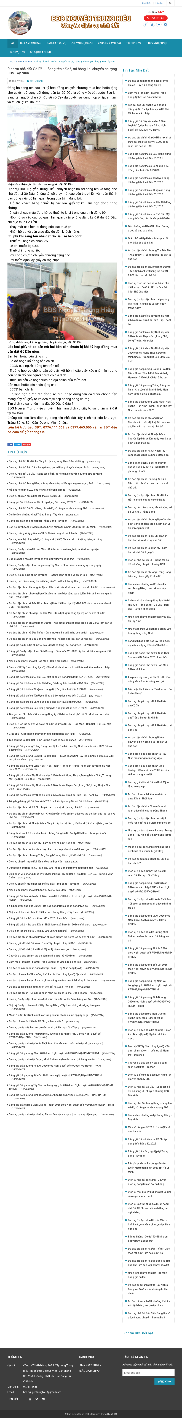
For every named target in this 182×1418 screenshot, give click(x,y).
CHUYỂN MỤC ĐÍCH (82, 43)
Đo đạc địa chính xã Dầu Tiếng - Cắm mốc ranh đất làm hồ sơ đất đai (56, 632)
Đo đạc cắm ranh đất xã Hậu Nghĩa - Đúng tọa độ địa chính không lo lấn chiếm (62, 980)
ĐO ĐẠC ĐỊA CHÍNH (40, 52)
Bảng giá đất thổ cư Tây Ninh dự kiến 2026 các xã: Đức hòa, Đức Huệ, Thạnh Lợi (62, 795)
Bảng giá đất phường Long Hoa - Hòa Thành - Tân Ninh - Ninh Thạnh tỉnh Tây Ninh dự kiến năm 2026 (60, 767)
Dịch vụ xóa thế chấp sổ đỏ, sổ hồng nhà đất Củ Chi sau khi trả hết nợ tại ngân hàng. (56, 541)
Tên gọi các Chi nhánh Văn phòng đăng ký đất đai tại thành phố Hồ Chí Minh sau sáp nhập (59, 716)
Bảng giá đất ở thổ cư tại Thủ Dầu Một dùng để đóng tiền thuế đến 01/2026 (59, 677)
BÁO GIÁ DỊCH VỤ (56, 43)
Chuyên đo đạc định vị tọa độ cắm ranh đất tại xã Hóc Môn (50, 955)
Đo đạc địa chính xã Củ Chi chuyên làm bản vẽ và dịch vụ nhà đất (54, 807)
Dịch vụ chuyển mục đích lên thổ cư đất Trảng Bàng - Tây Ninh (52, 883)
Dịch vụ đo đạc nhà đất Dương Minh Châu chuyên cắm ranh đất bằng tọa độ (60, 1059)
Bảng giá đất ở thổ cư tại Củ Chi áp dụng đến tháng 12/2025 (51, 502)
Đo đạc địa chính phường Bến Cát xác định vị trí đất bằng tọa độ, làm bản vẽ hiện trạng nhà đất (60, 595)
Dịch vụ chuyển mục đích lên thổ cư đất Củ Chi (43, 495)
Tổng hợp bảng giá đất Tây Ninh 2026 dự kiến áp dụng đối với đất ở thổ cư (58, 801)
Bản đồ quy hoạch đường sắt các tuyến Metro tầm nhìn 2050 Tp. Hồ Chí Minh (60, 527)
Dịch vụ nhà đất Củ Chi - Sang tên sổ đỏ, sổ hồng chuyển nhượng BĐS (56, 508)
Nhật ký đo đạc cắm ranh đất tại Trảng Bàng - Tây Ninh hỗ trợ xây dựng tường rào (55, 1007)
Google (26, 444)
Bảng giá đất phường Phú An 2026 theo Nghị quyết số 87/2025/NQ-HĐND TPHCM (55, 1067)
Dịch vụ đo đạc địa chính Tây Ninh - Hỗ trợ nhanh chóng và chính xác (56, 574)
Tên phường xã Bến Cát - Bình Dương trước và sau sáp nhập (50, 740)
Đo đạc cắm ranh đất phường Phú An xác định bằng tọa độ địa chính (56, 974)
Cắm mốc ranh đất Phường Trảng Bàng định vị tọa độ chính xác (53, 961)
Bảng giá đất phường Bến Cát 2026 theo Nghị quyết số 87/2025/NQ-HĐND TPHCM (55, 1077)
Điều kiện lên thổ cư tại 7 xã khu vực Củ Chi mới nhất (46, 930)
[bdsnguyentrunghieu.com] (19, 22)
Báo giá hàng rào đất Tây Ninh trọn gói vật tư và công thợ (49, 559)
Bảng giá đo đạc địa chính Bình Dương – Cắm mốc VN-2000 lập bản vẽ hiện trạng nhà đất (60, 653)
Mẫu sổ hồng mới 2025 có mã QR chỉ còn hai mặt (45, 489)
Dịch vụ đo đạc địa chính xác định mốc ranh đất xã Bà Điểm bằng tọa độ (58, 999)
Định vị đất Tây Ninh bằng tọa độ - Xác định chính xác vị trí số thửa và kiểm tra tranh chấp (59, 669)
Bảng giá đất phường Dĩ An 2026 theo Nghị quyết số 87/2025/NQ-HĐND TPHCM (62, 1053)
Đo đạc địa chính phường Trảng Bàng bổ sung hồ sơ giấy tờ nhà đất (55, 855)
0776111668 (156, 18)
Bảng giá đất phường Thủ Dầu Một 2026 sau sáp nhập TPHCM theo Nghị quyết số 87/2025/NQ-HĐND (55, 1035)
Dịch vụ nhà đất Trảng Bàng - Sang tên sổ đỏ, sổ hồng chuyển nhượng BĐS (59, 483)
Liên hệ (159, 3)
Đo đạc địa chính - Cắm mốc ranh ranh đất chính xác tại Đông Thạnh (56, 992)
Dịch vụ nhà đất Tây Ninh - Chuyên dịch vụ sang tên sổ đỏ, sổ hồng (54, 461)
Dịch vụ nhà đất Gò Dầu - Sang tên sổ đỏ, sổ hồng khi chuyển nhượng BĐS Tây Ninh (56, 475)
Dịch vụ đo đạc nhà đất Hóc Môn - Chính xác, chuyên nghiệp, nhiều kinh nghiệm (54, 551)
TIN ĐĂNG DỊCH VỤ (156, 43)
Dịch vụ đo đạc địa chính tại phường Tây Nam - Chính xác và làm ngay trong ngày (55, 567)
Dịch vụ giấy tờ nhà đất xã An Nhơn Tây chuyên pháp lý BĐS (50, 943)
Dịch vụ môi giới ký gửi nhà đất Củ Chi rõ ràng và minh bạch (51, 533)
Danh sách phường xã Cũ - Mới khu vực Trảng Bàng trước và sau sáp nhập (59, 867)
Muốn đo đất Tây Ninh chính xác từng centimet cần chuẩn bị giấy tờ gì (56, 1015)
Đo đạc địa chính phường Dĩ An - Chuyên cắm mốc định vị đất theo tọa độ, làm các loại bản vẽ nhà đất (62, 815)
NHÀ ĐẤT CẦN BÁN (30, 43)
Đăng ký (163, 1381)
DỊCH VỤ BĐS (17, 52)
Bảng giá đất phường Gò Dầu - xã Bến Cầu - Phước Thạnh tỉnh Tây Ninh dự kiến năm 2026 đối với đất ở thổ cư (61, 758)
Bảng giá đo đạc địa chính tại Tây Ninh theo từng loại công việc (53, 645)
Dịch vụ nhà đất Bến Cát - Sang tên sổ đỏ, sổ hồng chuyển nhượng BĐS (57, 467)
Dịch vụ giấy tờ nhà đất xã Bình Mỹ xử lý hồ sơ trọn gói (47, 949)
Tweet (17, 444)
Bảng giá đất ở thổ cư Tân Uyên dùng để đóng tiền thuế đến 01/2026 (55, 695)
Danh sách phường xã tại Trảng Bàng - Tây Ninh (44, 514)
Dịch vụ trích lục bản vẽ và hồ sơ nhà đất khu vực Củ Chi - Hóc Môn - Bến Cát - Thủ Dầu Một (60, 726)
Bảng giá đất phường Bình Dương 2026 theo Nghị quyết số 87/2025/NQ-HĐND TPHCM (57, 1097)
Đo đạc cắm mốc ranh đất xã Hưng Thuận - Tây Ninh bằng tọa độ (54, 968)
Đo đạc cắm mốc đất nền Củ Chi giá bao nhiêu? (44, 1021)
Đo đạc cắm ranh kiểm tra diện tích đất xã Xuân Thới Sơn (49, 986)
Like (10, 444)
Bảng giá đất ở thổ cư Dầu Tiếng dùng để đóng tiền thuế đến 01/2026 (56, 708)
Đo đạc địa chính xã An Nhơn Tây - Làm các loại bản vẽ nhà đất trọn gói (57, 849)
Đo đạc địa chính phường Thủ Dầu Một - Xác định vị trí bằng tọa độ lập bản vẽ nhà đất (57, 615)
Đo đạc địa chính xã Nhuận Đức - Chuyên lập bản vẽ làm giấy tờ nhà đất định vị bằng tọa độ (60, 825)
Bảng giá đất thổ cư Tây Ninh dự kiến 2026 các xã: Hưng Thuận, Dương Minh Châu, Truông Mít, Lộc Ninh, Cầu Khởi (60, 777)
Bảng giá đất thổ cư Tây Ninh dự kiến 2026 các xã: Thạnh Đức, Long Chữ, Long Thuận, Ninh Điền (60, 787)
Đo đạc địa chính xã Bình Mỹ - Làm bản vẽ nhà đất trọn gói (50, 842)
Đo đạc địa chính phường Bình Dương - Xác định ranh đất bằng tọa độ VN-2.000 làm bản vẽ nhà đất (60, 624)
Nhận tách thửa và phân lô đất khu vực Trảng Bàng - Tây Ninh (51, 912)
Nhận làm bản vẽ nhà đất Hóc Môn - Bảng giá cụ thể (46, 661)
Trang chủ (12, 61)
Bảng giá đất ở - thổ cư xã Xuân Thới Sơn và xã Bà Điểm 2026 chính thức (57, 924)
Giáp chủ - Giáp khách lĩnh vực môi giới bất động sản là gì (50, 733)
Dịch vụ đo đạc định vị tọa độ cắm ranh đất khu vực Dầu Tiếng (52, 1027)
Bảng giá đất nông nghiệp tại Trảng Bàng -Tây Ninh (46, 520)
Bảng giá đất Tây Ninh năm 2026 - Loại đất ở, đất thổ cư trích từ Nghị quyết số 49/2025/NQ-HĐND (60, 898)
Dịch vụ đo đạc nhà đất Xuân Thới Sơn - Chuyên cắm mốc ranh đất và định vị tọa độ (56, 1045)
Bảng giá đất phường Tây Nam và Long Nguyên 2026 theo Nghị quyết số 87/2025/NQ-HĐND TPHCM (61, 1087)
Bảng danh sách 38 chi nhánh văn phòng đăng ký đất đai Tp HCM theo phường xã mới (57, 835)
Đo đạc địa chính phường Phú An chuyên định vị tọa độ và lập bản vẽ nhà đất (60, 937)
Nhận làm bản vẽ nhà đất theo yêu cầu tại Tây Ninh (45, 890)
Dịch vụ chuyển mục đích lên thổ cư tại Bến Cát (43, 861)
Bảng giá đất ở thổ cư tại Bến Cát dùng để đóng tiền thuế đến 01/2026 (56, 683)
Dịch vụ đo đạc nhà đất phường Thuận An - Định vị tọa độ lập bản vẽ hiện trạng (61, 1114)
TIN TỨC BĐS (133, 43)
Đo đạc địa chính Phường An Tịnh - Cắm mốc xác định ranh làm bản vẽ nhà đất (62, 587)
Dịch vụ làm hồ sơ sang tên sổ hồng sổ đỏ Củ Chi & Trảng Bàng (53, 581)
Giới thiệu (146, 3)
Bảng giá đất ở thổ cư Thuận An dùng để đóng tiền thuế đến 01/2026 (56, 689)
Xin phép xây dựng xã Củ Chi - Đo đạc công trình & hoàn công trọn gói (57, 906)
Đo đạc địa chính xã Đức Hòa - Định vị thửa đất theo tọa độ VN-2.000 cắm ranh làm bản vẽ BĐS (60, 605)
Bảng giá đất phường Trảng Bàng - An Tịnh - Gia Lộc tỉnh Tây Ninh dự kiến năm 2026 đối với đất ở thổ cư (61, 748)
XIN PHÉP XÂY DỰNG (109, 43)
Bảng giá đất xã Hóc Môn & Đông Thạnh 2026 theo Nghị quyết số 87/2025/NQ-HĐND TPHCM (61, 1106)
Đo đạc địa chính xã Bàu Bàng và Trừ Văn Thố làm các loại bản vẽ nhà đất (59, 638)
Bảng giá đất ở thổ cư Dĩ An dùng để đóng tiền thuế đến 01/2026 (53, 701)
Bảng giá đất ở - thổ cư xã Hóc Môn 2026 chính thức (46, 918)
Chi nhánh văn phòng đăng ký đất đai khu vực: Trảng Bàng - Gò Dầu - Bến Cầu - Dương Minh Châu (61, 876)
